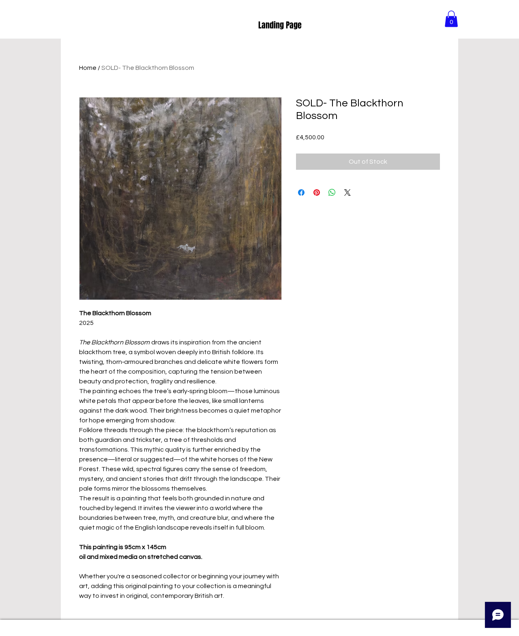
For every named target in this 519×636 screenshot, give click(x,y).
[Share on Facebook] (301, 192)
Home (88, 68)
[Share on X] (347, 192)
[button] (451, 19)
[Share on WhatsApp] (332, 192)
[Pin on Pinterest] (317, 192)
